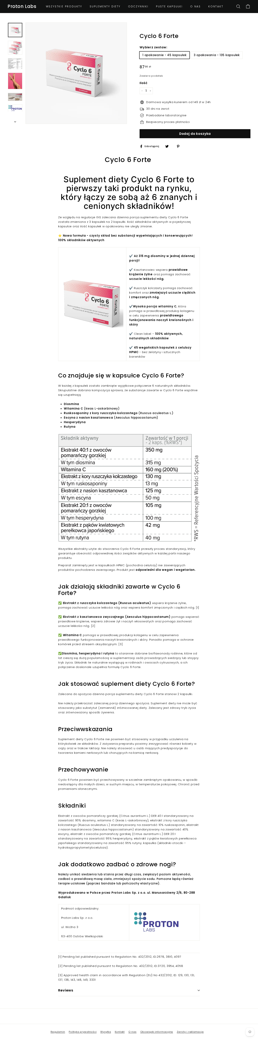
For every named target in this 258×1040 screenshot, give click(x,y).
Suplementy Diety (105, 6)
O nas (195, 6)
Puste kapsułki (169, 6)
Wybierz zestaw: (153, 47)
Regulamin (58, 1032)
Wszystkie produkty (64, 6)
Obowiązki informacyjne (156, 1032)
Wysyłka (105, 1032)
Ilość (144, 83)
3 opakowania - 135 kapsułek (217, 55)
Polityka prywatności (83, 1032)
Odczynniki (138, 6)
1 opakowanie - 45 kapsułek (164, 55)
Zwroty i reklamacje (190, 1032)
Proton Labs (22, 6)
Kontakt (215, 6)
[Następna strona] (15, 120)
